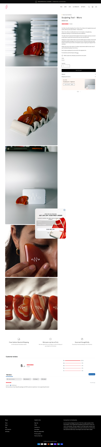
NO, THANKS (50, 232)
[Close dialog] (64, 210)
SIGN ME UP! (50, 229)
